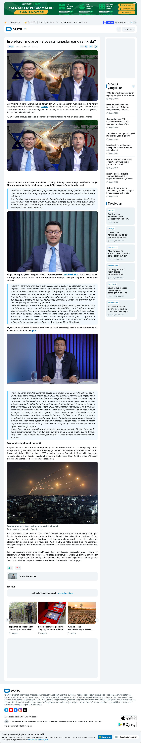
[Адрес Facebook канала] (16, 710)
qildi (33, 330)
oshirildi (44, 106)
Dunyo (11, 46)
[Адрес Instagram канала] (20, 710)
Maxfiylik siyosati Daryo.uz (38, 740)
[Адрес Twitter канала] (25, 710)
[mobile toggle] (25, 29)
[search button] (119, 29)
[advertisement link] (108, 22)
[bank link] (30, 22)
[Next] (97, 620)
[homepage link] (14, 29)
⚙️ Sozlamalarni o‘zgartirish (126, 737)
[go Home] (12, 691)
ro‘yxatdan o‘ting (65, 593)
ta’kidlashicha (71, 275)
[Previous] (8, 620)
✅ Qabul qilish (105, 737)
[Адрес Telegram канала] (6, 710)
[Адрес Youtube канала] (11, 710)
